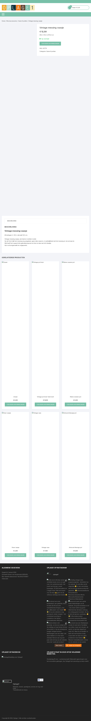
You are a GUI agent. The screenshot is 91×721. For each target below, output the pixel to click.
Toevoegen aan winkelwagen (50, 43)
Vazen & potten (22, 21)
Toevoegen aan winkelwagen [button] (15, 404)
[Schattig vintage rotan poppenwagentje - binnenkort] (78, 589)
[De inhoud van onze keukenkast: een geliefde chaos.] (57, 610)
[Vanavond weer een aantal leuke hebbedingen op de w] (78, 610)
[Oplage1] (7, 681)
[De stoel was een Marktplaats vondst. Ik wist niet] (78, 632)
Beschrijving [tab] (11, 221)
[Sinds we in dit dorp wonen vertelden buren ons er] (57, 589)
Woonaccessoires (11, 21)
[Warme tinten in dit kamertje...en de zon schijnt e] (57, 632)
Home (3, 21)
